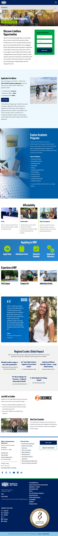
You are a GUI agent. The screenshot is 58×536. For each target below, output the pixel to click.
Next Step (44, 50)
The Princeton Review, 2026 (38, 382)
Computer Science (36, 180)
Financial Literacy (33, 495)
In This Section (4, 7)
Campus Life (24, 283)
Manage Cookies (33, 503)
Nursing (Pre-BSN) (36, 159)
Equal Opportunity (33, 488)
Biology (33, 167)
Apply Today (7, 254)
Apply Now (48, 442)
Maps (2, 493)
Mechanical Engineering (37, 170)
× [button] (56, 533)
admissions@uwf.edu (6, 457)
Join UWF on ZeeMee (8, 396)
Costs (2, 221)
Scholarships (24, 221)
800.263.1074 (4, 453)
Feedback (31, 501)
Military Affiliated (26, 452)
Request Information (48, 448)
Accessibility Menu (33, 482)
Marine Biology (35, 172)
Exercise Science (35, 174)
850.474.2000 (4, 496)
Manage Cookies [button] (46, 533)
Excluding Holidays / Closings (8, 467)
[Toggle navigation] (55, 7)
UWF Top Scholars (26, 450)
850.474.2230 (4, 455)
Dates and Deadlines (36, 255)
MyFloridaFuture (26, 454)
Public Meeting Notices (34, 497)
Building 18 (4, 447)
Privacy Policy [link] (33, 533)
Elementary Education (37, 178)
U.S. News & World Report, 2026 (29, 369)
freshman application (15, 83)
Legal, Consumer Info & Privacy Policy (38, 484)
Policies (38, 486)
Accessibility (32, 499)
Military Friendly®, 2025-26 (48, 369)
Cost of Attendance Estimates (36, 493)
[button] (22, 299)
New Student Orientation (28, 443)
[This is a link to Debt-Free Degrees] (48, 213)
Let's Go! (5, 99)
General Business (35, 163)
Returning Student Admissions (29, 461)
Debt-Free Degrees (45, 221)
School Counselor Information (29, 463)
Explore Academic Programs (38, 136)
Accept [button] (39, 533)
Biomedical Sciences (36, 161)
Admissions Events (46, 283)
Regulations (32, 486)
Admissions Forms (22, 254)
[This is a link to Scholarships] (28, 213)
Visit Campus (5, 283)
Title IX (31, 491)
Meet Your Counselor (37, 419)
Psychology (34, 165)
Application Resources (51, 255)
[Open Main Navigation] (56, 2)
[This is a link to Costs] (9, 213)
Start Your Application (9, 22)
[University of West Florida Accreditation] (39, 518)
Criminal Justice (35, 176)
